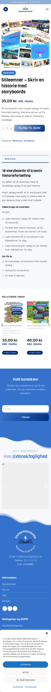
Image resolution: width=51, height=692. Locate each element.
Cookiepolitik (18, 687)
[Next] (48, 330)
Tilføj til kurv (29, 128)
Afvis (26, 672)
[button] (46, 633)
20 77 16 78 (30, 560)
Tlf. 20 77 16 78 (34, 2)
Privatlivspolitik (31, 687)
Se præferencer (25, 680)
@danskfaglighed (29, 456)
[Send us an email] (15, 608)
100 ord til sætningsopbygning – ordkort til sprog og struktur (11, 332)
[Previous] (2, 330)
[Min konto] (5, 9)
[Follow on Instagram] (10, 608)
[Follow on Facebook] (4, 608)
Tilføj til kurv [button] (10, 353)
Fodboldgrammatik (35, 328)
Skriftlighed (29, 140)
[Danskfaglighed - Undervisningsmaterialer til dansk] (25, 9)
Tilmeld (25, 417)
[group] (25, 486)
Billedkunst (17, 140)
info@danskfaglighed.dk (19, 2)
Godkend (25, 664)
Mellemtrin (8, 73)
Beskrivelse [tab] (10, 158)
